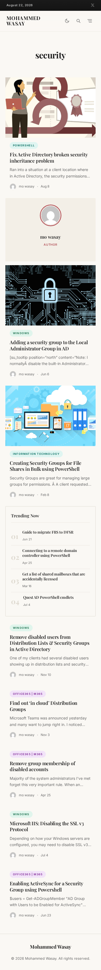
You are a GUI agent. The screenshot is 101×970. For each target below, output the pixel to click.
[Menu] (90, 21)
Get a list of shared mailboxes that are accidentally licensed (53, 576)
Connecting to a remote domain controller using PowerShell (49, 553)
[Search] (78, 21)
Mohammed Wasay (23, 21)
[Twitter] (93, 5)
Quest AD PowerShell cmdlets (48, 597)
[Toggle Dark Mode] (67, 21)
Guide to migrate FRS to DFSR (47, 532)
